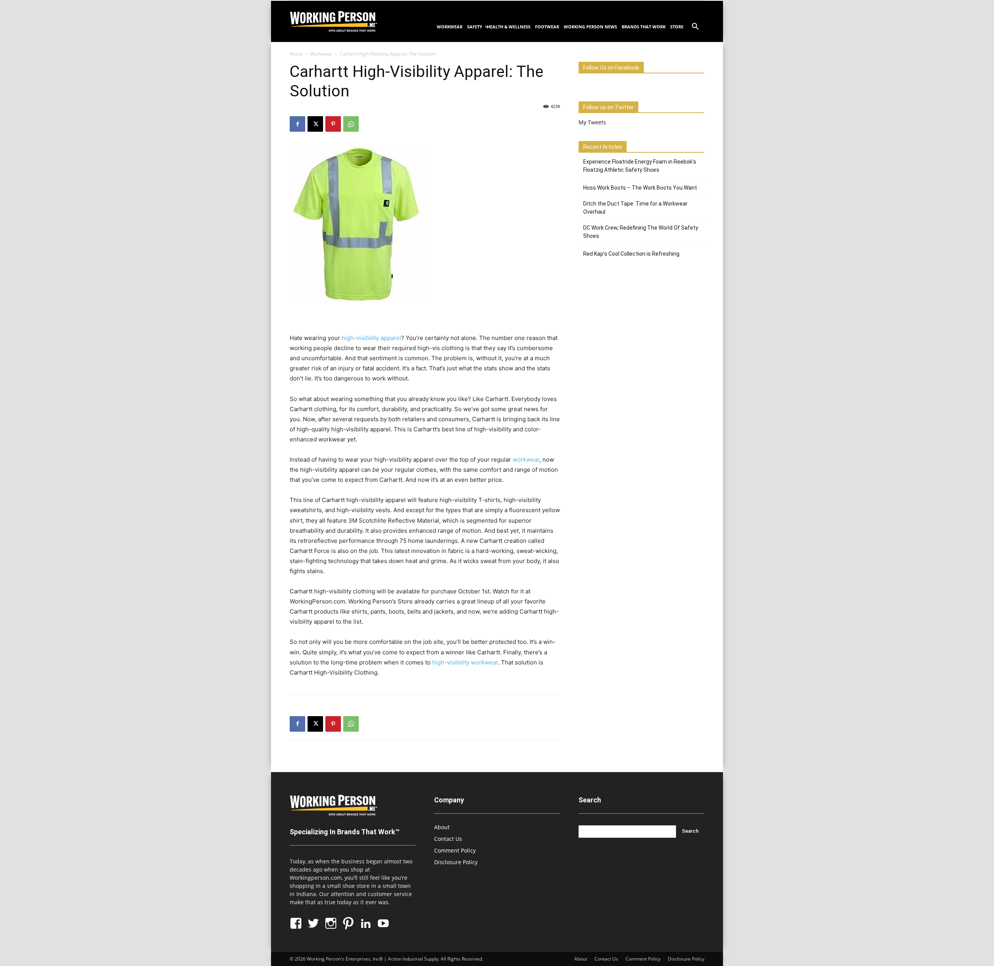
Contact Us (448, 838)
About (442, 827)
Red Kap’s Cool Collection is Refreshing (631, 254)
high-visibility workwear (465, 662)
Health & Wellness (508, 27)
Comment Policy (455, 850)
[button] (695, 27)
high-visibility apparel (371, 338)
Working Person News (590, 27)
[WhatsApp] (351, 124)
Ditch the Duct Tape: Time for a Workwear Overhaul (635, 208)
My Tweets (592, 122)
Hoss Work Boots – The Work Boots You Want (640, 188)
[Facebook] (297, 124)
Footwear (547, 27)
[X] (315, 124)
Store (676, 27)
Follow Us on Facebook (611, 68)
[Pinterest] (333, 124)
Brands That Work (644, 27)
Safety (474, 27)
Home (296, 54)
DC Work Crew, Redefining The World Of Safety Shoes (640, 232)
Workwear (449, 27)
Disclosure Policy (456, 862)
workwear (526, 459)
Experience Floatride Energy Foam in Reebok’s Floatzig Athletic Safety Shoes (639, 166)
